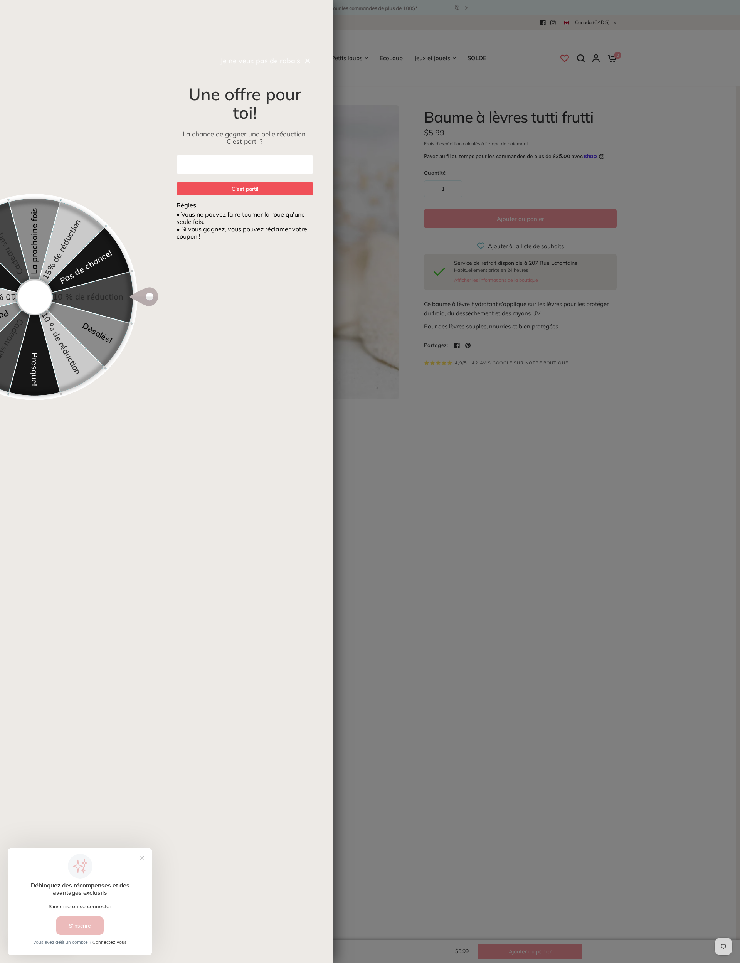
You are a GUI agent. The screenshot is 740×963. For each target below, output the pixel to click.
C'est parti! (245, 188)
